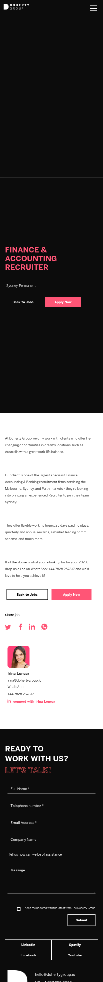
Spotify (75, 945)
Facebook (28, 955)
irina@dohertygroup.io (25, 680)
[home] (24, 5)
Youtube (75, 955)
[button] (93, 8)
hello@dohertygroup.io (55, 974)
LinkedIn (28, 945)
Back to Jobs (23, 302)
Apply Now (63, 302)
